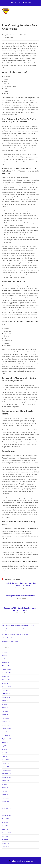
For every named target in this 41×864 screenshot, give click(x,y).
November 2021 (6, 732)
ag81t (6, 35)
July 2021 (4, 746)
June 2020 (5, 787)
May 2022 (5, 711)
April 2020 (5, 794)
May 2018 (5, 836)
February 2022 (6, 721)
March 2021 (5, 760)
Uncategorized (9, 37)
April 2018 (5, 840)
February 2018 (6, 847)
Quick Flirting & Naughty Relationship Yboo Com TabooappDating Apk (20, 584)
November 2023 (6, 673)
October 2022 (6, 694)
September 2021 (6, 739)
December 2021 (6, 728)
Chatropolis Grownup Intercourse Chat (20, 596)
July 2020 (4, 784)
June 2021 (5, 749)
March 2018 (5, 843)
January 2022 (5, 725)
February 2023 (6, 680)
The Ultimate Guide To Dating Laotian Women (15, 634)
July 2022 (4, 704)
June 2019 (5, 822)
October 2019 (6, 812)
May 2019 (5, 826)
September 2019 (6, 815)
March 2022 (5, 718)
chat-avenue (25, 550)
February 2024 (6, 666)
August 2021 (5, 742)
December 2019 (6, 805)
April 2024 (5, 659)
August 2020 (5, 780)
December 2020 (6, 770)
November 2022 (6, 690)
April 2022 (5, 714)
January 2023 (5, 683)
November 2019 (6, 808)
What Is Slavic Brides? (8, 638)
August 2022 (5, 700)
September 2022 (6, 697)
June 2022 (5, 707)
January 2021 (5, 767)
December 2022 (6, 687)
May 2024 (5, 655)
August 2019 (5, 819)
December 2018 (6, 833)
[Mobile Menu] (38, 11)
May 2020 (5, 791)
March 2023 (5, 676)
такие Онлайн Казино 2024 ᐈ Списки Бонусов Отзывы (18, 625)
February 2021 (6, 763)
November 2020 (6, 773)
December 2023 (6, 669)
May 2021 (5, 753)
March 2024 (5, 662)
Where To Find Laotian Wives (10, 641)
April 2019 (5, 829)
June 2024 (5, 652)
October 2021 (6, 735)
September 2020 (6, 777)
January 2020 (5, 801)
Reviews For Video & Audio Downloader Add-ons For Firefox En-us (20, 609)
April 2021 (5, 756)
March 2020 (5, 798)
